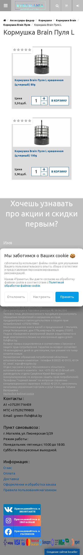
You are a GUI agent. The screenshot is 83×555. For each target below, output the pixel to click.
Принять (67, 297)
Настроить (41, 297)
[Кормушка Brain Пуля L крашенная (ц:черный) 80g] (41, 61)
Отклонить (16, 297)
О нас (7, 468)
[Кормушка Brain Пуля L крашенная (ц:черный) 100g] (41, 132)
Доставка (11, 479)
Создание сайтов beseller (62, 552)
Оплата (9, 473)
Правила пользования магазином (29, 490)
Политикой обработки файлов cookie (34, 284)
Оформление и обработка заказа (29, 484)
